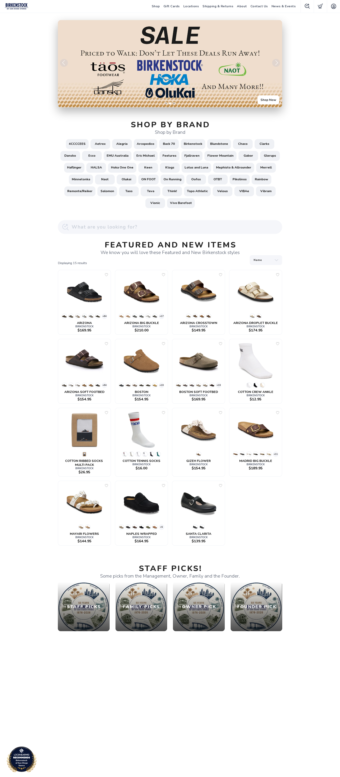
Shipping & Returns (217, 6)
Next (276, 63)
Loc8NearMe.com (39, 760)
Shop (156, 6)
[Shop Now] (170, 63)
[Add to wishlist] (106, 275)
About (242, 6)
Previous (64, 63)
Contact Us (259, 6)
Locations (191, 6)
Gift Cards (172, 6)
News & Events (284, 6)
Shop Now (268, 100)
